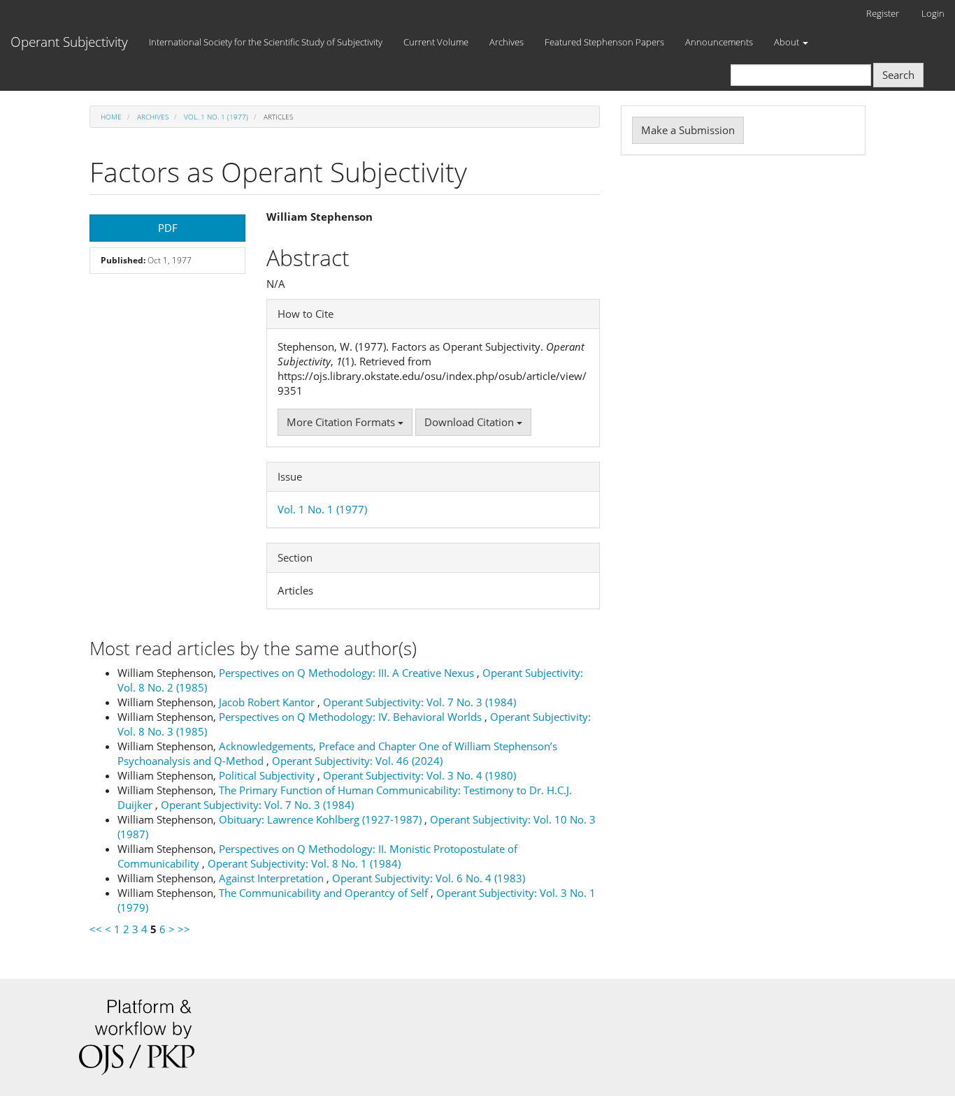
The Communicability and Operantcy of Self (325, 893)
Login (933, 13)
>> (184, 929)
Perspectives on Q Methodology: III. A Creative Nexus (348, 673)
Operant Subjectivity (69, 42)
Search (898, 75)
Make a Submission (688, 130)
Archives (506, 42)
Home (111, 117)
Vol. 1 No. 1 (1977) (216, 117)
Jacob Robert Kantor (268, 702)
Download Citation (470, 422)
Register (882, 13)
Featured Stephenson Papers (604, 42)
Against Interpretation (272, 878)
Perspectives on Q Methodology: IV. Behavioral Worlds (351, 717)
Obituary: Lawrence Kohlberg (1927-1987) (321, 819)
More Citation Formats (342, 422)
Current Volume (435, 42)
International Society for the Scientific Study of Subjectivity (265, 42)
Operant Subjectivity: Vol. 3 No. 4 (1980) (419, 775)
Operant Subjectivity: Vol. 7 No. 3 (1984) (419, 702)
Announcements (719, 42)
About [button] (787, 42)
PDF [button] (168, 228)
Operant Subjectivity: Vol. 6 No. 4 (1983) (428, 878)
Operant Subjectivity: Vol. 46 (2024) (357, 761)
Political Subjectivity (268, 775)
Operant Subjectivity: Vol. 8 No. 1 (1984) (304, 863)
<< (95, 929)
